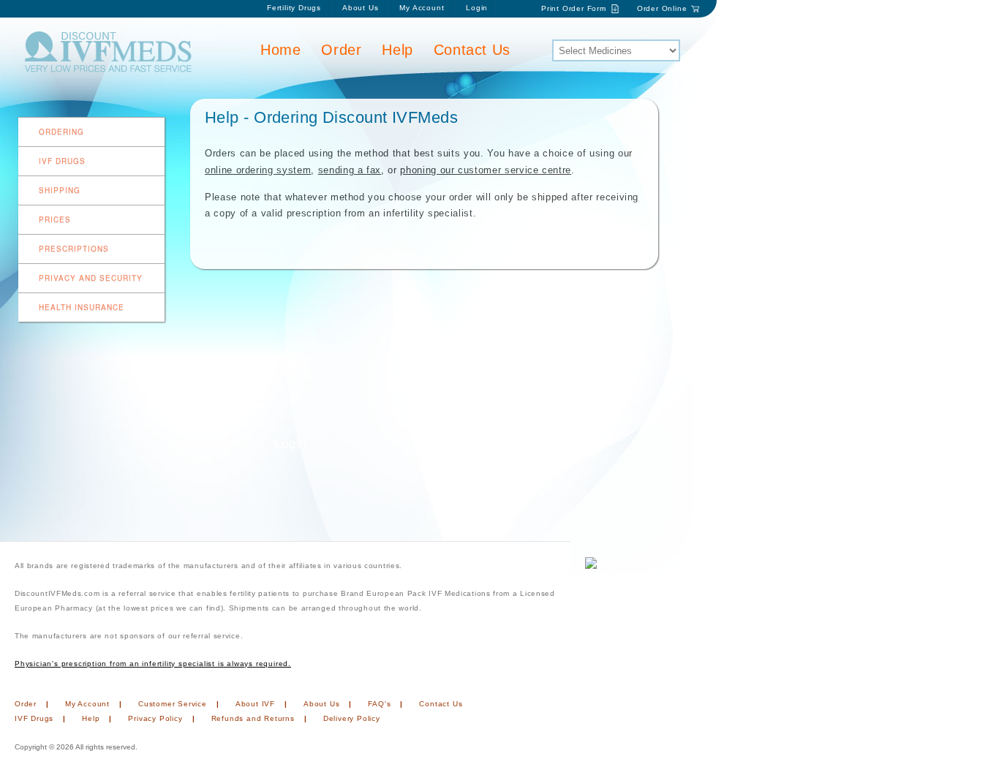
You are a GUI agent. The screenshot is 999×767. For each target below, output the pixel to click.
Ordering (61, 131)
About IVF (255, 704)
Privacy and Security (91, 278)
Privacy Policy (155, 718)
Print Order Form (573, 8)
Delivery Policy (351, 718)
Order (341, 50)
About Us (360, 8)
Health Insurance (81, 307)
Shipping (59, 190)
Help (397, 50)
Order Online (662, 8)
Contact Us (472, 50)
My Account (423, 8)
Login (477, 8)
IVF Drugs (62, 161)
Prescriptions (74, 248)
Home (280, 50)
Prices (55, 219)
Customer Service (172, 704)
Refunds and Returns (253, 718)
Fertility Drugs (294, 8)
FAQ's (379, 704)
